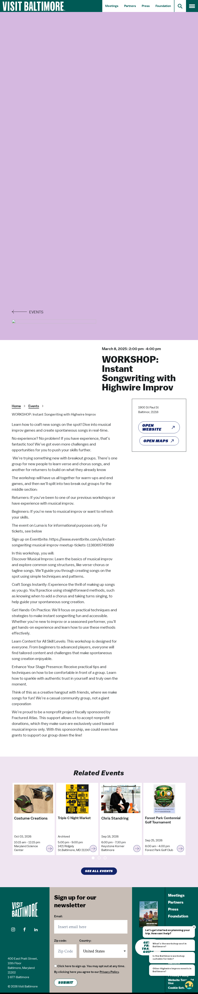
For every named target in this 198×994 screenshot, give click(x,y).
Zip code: (60, 941)
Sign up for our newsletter (75, 901)
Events (33, 406)
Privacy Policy (109, 972)
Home (16, 406)
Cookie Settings (179, 988)
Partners (130, 6)
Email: (58, 916)
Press (146, 6)
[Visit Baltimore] (25, 909)
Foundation (163, 6)
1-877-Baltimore (18, 977)
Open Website (151, 427)
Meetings (111, 6)
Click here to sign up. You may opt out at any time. (91, 966)
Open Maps (155, 441)
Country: (85, 941)
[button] (13, 930)
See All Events (99, 871)
